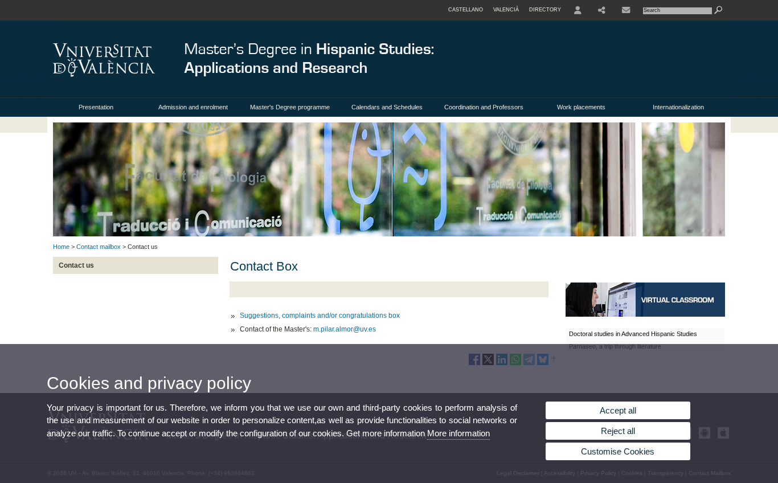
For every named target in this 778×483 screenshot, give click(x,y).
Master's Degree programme (290, 107)
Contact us (76, 265)
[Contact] (626, 10)
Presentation (96, 107)
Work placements (581, 107)
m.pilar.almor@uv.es (344, 329)
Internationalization (678, 107)
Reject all (618, 431)
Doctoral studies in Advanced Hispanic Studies (633, 333)
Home (61, 246)
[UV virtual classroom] (645, 314)
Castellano (465, 10)
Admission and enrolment (193, 107)
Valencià (506, 10)
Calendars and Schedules (387, 107)
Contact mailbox (98, 246)
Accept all (618, 410)
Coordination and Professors (483, 107)
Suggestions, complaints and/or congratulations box (320, 316)
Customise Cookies (617, 451)
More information (458, 433)
